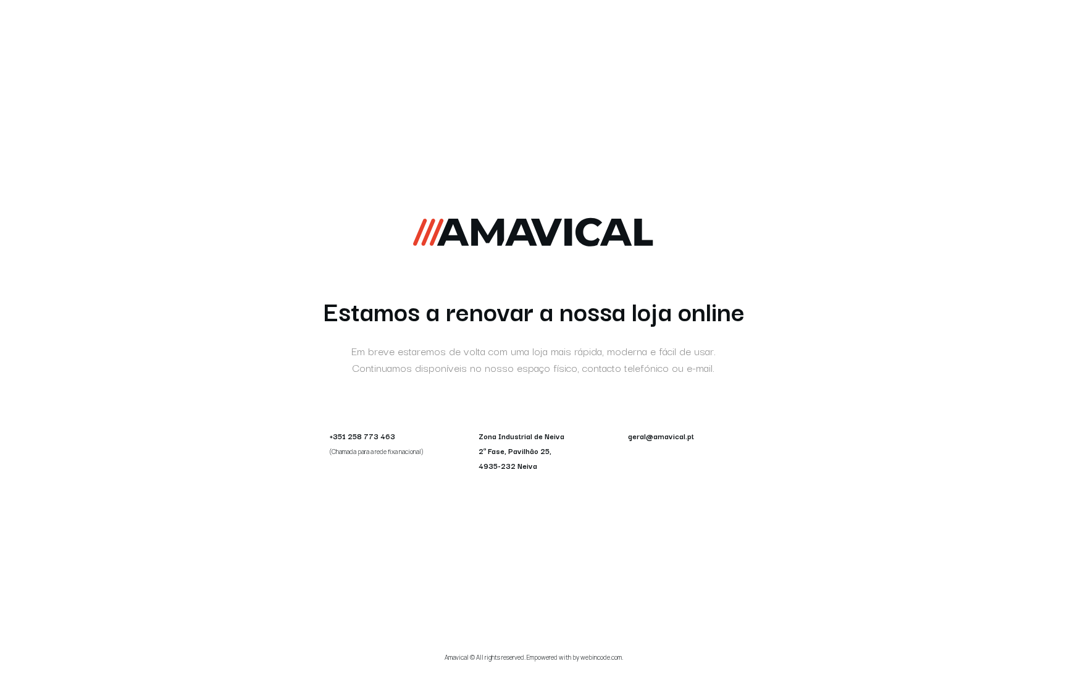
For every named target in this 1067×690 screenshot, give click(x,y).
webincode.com (601, 657)
